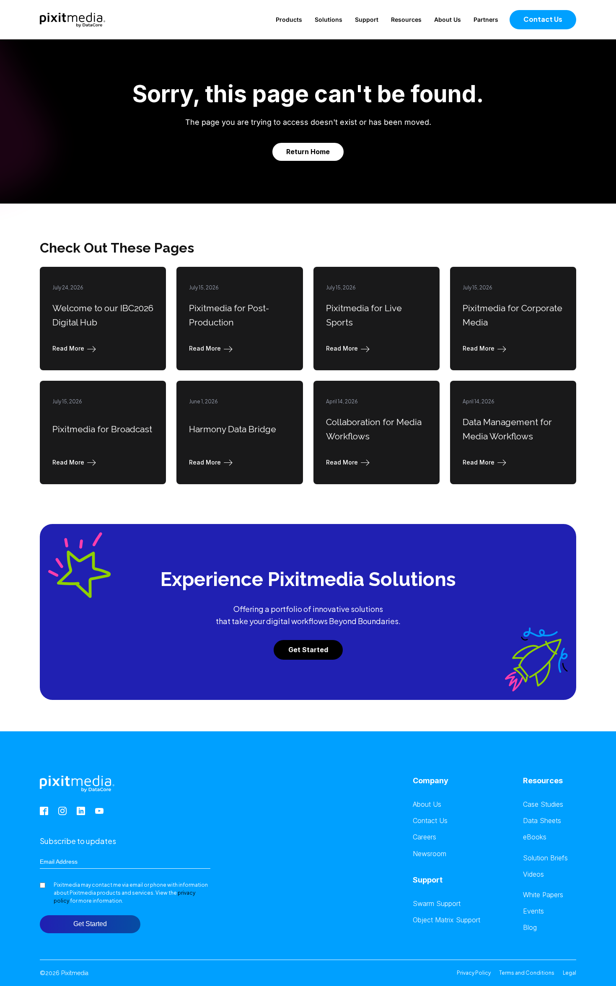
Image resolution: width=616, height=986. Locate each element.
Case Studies (543, 804)
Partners (486, 19)
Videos (533, 874)
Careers (424, 837)
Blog (530, 928)
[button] (75, 348)
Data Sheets (542, 821)
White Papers (543, 895)
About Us (447, 19)
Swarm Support (437, 904)
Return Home (308, 151)
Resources (406, 19)
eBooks (534, 837)
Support (366, 19)
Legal (569, 973)
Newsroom (429, 854)
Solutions (328, 19)
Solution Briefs (545, 858)
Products (289, 19)
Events (533, 911)
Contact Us (542, 19)
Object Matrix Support (446, 920)
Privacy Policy (474, 973)
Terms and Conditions (526, 973)
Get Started (308, 649)
